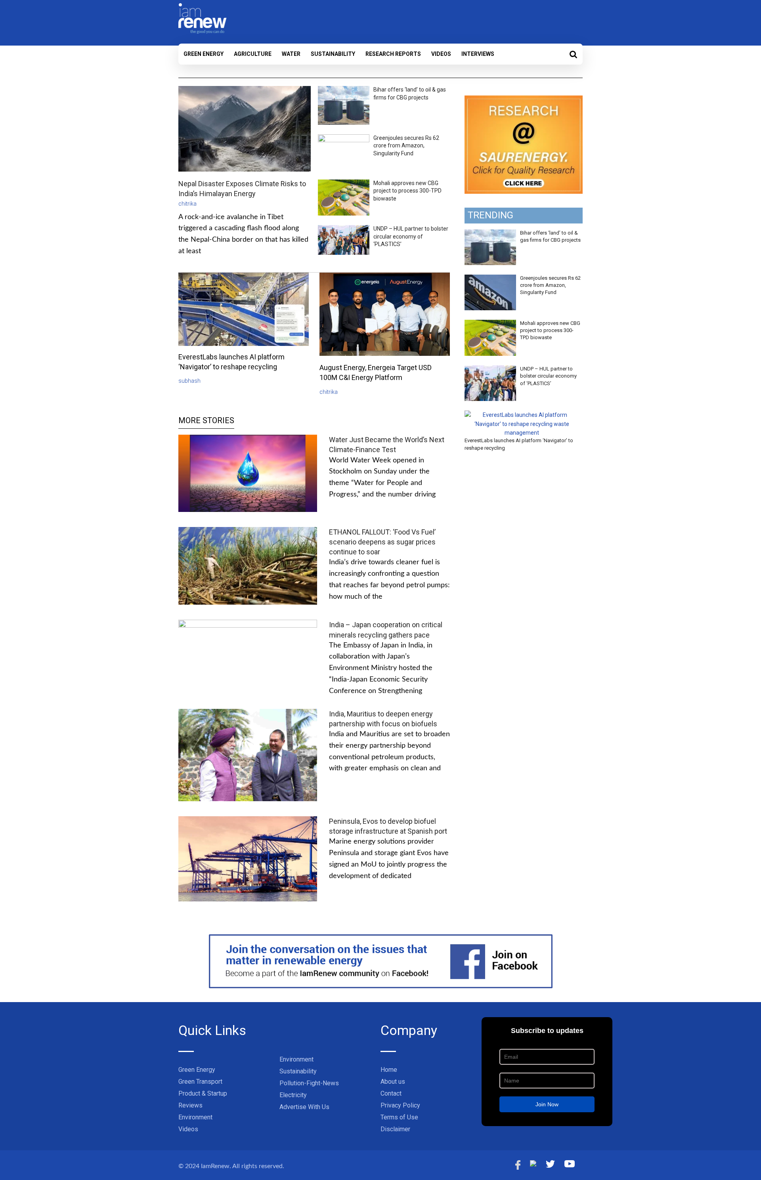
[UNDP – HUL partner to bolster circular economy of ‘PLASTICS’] (490, 370)
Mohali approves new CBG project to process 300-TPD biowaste (407, 191)
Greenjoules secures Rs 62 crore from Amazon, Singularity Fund (406, 146)
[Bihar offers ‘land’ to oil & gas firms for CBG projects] (490, 234)
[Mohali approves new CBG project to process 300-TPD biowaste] (490, 324)
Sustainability (333, 54)
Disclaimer (395, 1129)
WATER (291, 54)
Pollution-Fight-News (309, 1083)
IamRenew (215, 1166)
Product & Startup (202, 1093)
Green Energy (204, 54)
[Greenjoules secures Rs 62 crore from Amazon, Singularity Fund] (490, 279)
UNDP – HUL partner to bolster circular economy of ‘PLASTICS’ (410, 236)
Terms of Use (399, 1117)
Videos (441, 54)
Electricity (293, 1095)
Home (388, 1069)
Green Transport (200, 1081)
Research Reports (393, 54)
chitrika (187, 203)
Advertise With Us (304, 1107)
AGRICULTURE (253, 54)
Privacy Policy (400, 1105)
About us (392, 1081)
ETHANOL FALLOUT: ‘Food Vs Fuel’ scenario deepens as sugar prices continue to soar (382, 542)
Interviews (477, 54)
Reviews (190, 1105)
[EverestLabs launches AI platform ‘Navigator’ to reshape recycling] (522, 415)
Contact (391, 1093)
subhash (189, 381)
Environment (195, 1117)
